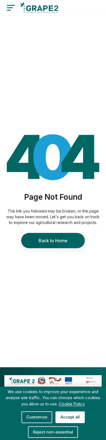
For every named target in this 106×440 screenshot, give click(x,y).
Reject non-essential (53, 432)
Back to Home (53, 240)
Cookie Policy (72, 403)
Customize (36, 417)
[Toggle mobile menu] (10, 8)
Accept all (70, 417)
